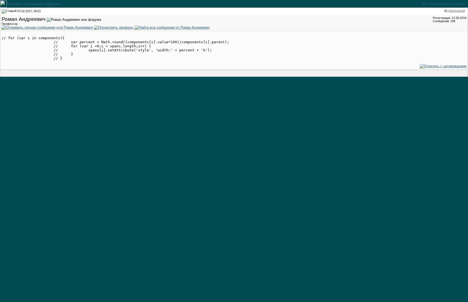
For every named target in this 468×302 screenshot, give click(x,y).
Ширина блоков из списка (447, 3)
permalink (457, 10)
